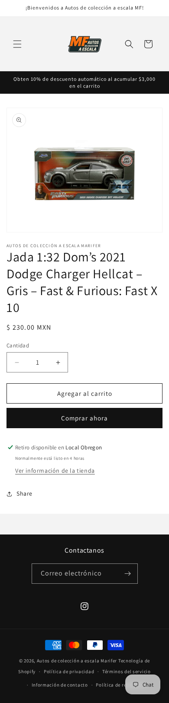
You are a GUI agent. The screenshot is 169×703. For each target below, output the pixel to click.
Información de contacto (60, 685)
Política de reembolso (121, 685)
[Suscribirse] (127, 573)
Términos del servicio (126, 671)
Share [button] (24, 493)
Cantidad (17, 345)
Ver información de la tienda (55, 470)
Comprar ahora (84, 418)
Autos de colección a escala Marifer (77, 661)
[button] (17, 44)
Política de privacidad (69, 671)
